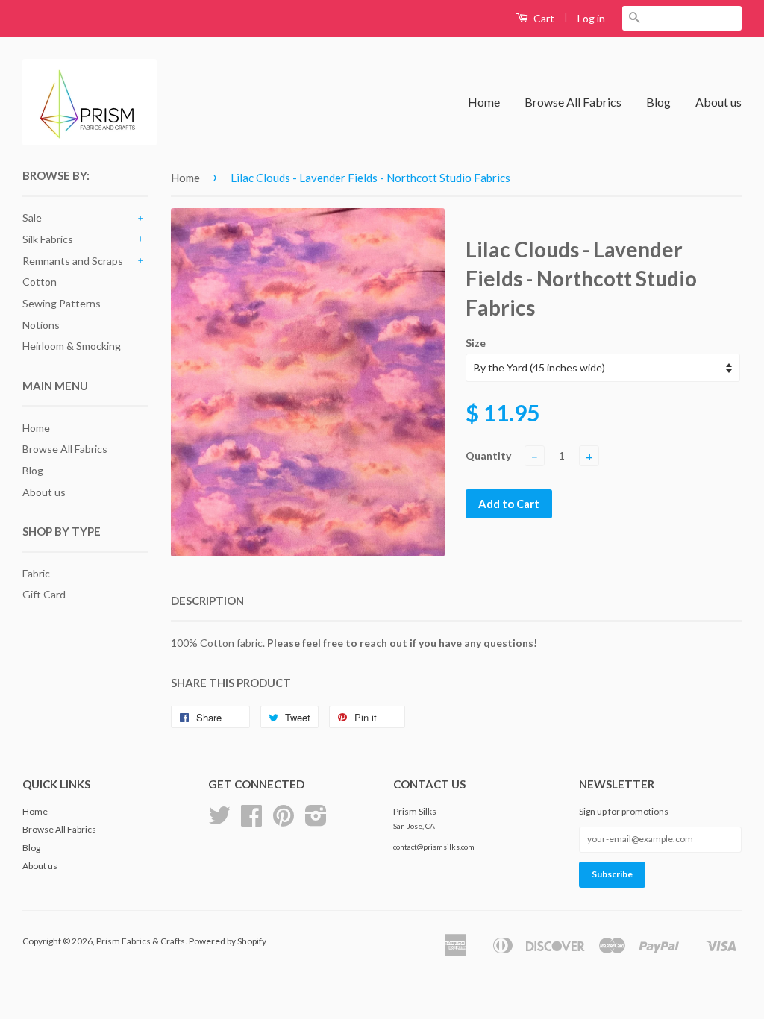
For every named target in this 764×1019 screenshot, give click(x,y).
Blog (658, 102)
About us (718, 102)
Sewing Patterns (61, 303)
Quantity (488, 455)
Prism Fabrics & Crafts (140, 941)
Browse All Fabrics (573, 102)
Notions (41, 325)
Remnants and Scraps (72, 260)
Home (484, 102)
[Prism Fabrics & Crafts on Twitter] (219, 821)
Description (207, 600)
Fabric (36, 573)
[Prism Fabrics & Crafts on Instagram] (316, 821)
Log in (591, 18)
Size (476, 342)
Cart (542, 18)
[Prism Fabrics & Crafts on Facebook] (251, 821)
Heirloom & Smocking (71, 345)
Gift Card (44, 594)
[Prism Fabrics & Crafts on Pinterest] (283, 821)
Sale (32, 217)
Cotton (39, 281)
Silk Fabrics (47, 239)
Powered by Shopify (227, 941)
